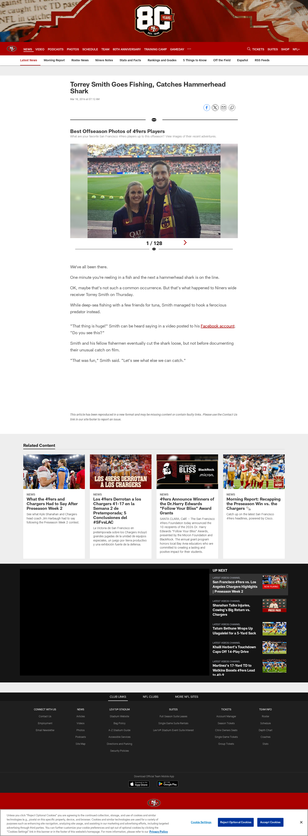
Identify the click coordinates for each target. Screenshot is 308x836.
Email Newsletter (45, 730)
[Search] (249, 49)
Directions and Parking (119, 743)
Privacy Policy (158, 831)
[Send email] (223, 110)
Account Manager (226, 716)
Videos (80, 723)
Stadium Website (119, 716)
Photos (80, 730)
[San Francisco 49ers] (154, 803)
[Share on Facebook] (206, 110)
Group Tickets (226, 743)
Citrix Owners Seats (226, 730)
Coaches (265, 736)
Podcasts (80, 736)
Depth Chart (265, 730)
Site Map (80, 743)
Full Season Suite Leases (173, 716)
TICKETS (226, 709)
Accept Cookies (270, 822)
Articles (80, 716)
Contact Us (45, 716)
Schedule (265, 723)
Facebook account (217, 325)
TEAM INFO (265, 709)
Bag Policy (120, 723)
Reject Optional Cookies (235, 822)
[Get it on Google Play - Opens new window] (168, 786)
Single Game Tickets (226, 736)
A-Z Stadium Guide (119, 730)
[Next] (185, 242)
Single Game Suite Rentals (173, 723)
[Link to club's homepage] (12, 49)
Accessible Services (120, 736)
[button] (248, 584)
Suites (173, 709)
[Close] (301, 822)
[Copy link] (232, 107)
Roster (265, 716)
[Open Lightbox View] (154, 200)
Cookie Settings (201, 822)
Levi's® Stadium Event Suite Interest (173, 730)
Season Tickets (226, 723)
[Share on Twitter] (215, 110)
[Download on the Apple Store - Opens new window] (139, 784)
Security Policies (119, 750)
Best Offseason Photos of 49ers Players (117, 131)
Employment (45, 723)
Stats (265, 743)
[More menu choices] (189, 49)
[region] (154, 822)
